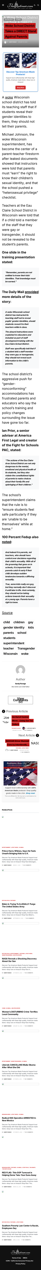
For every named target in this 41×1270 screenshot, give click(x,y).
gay (30, 622)
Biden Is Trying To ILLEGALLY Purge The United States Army (18, 905)
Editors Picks (9, 19)
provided (32, 292)
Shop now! (30, 793)
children (18, 622)
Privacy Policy (20, 1264)
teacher (8, 648)
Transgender (26, 648)
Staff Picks (25, 1167)
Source (7, 613)
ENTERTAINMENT (6, 847)
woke (9, 97)
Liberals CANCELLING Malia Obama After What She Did (18, 1066)
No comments (28, 730)
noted (6, 542)
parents (8, 632)
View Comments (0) (20, 700)
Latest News (25, 748)
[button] (3, 5)
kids (31, 627)
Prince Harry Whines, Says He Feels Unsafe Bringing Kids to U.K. (19, 852)
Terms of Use (16, 1258)
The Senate (32, 1167)
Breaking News (6, 1114)
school (21, 632)
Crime (3, 1008)
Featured (18, 748)
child (6, 622)
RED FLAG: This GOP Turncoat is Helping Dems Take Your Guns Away (19, 1173)
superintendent (13, 643)
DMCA (25, 1258)
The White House (16, 728)
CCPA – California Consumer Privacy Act (19, 1261)
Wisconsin (10, 653)
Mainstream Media (7, 955)
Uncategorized (17, 955)
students (9, 638)
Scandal (18, 19)
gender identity (13, 627)
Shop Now (20, 87)
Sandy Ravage (20, 684)
